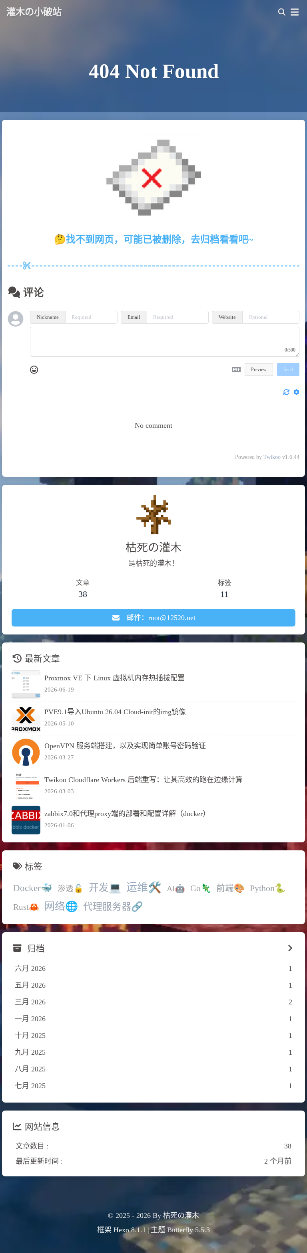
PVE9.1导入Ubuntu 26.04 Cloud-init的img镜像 (115, 712)
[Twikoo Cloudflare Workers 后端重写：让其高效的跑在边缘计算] (26, 786)
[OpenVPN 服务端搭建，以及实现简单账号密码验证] (26, 752)
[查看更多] (290, 948)
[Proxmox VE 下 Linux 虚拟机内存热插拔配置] (26, 684)
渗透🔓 (71, 888)
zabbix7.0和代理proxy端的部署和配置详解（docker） (127, 814)
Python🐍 (267, 888)
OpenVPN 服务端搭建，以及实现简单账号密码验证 (125, 746)
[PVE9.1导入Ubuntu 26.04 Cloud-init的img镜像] (26, 718)
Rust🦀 (26, 907)
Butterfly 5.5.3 (188, 1230)
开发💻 (105, 887)
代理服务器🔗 (113, 906)
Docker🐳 (32, 888)
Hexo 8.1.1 (130, 1230)
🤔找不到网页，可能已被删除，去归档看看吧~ (153, 239)
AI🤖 (176, 888)
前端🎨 (230, 888)
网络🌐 (61, 906)
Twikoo (272, 457)
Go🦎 (200, 888)
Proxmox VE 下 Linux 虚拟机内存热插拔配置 (114, 678)
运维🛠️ (143, 887)
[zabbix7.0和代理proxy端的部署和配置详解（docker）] (26, 820)
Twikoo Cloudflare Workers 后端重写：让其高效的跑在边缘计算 (143, 780)
